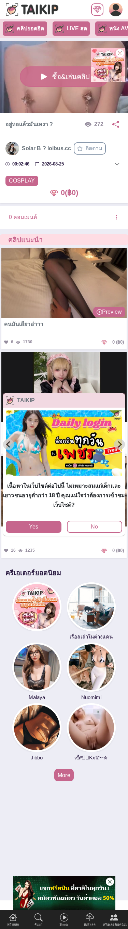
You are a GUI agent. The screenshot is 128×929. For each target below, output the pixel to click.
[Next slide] (119, 444)
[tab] (64, 479)
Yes (33, 527)
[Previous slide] (8, 444)
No (94, 527)
